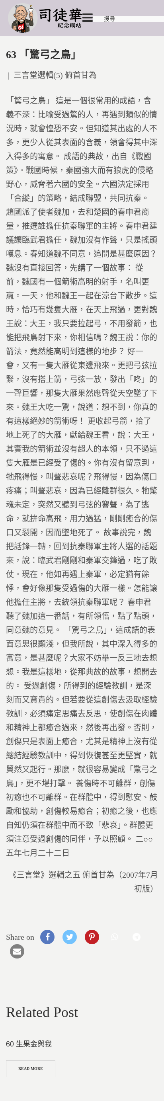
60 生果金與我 (29, 1043)
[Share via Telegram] (136, 937)
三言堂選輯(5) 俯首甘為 (55, 75)
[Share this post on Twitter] (69, 937)
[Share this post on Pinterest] (92, 937)
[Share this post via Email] (17, 951)
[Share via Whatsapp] (114, 937)
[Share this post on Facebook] (47, 937)
